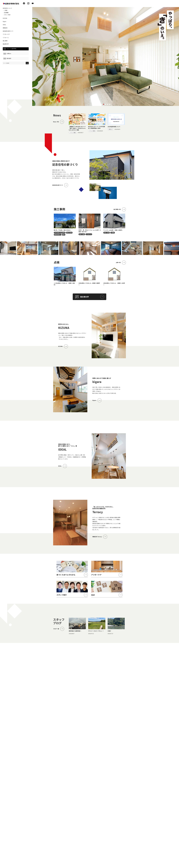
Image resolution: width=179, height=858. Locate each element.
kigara (4, 21)
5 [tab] (111, 104)
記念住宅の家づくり (8, 31)
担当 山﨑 (81, 234)
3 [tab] (106, 104)
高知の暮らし (58, 234)
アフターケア (6, 34)
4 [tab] (108, 104)
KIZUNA (5, 18)
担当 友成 (106, 232)
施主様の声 (6, 44)
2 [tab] (104, 104)
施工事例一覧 (117, 209)
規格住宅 (5, 28)
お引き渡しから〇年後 (60, 232)
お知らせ (111, 129)
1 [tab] (102, 104)
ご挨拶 (5, 10)
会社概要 (6, 12)
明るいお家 (69, 232)
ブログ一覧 (56, 629)
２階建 (112, 232)
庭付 (64, 234)
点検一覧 (118, 262)
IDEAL (4, 24)
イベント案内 (73, 132)
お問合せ (9, 53)
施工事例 (5, 41)
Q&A (93, 595)
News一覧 (56, 122)
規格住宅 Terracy (97, 536)
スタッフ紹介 (7, 14)
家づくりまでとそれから (65, 574)
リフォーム (6, 37)
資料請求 (9, 58)
